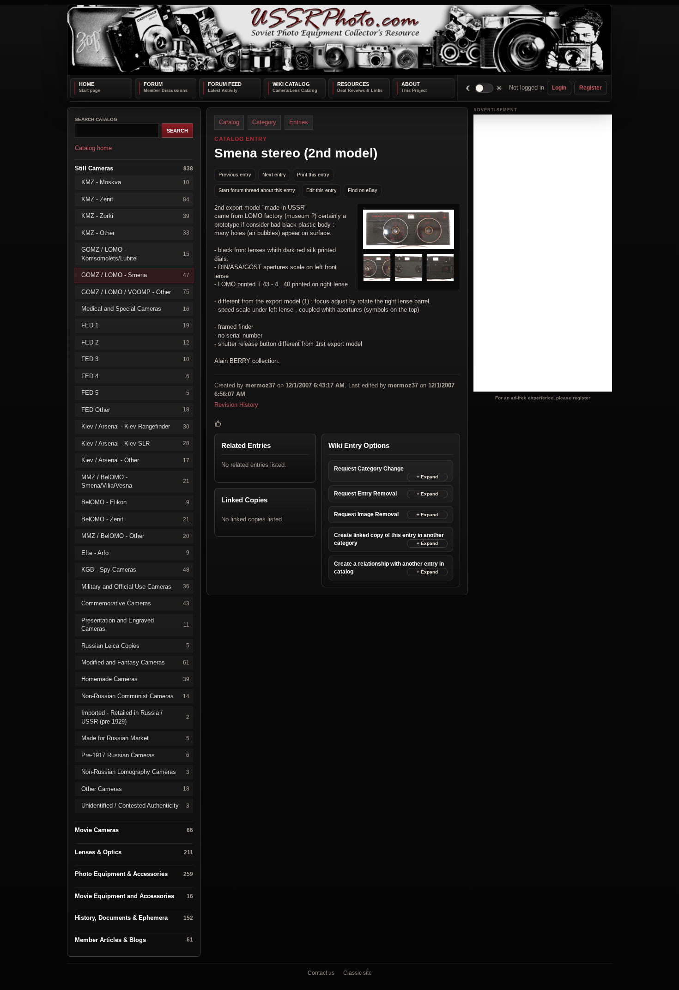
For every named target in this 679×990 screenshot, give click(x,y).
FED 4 (135, 375)
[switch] (484, 88)
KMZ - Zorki (135, 215)
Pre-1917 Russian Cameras (135, 754)
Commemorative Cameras (135, 603)
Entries (298, 122)
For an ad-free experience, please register (542, 397)
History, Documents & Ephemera (134, 917)
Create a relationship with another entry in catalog (389, 568)
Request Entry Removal (365, 493)
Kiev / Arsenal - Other (135, 460)
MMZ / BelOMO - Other (135, 535)
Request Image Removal (366, 514)
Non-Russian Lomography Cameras (135, 771)
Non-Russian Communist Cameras (135, 695)
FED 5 (135, 392)
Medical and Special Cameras (135, 308)
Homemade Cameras (135, 679)
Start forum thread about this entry (256, 190)
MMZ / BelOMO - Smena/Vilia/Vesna (135, 481)
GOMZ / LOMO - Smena (135, 275)
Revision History (236, 404)
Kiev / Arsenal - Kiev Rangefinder (135, 426)
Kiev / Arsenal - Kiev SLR (135, 443)
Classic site (357, 973)
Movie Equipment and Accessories (134, 895)
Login (559, 88)
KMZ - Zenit (135, 198)
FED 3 (135, 359)
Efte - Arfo (135, 552)
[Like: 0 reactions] (218, 423)
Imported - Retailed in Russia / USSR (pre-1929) (135, 716)
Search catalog (96, 119)
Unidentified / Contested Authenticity (135, 805)
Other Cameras (135, 788)
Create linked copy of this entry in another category (389, 539)
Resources (353, 84)
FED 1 (135, 325)
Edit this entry (321, 190)
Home (86, 84)
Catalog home (93, 148)
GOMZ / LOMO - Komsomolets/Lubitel (135, 253)
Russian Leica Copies (135, 645)
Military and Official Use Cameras (135, 586)
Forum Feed (225, 84)
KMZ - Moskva (135, 182)
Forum (153, 84)
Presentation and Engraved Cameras (135, 624)
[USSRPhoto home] (339, 40)
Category (264, 122)
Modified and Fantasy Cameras (135, 662)
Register (590, 88)
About (410, 84)
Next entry (274, 174)
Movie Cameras (134, 830)
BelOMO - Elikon (135, 502)
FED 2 (135, 341)
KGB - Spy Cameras (135, 569)
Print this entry (313, 174)
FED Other (135, 409)
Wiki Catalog (291, 84)
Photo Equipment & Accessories (134, 873)
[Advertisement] (542, 253)
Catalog (229, 122)
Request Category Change (369, 468)
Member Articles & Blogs (134, 939)
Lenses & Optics (134, 852)
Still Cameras (134, 167)
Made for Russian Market (135, 738)
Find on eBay (362, 190)
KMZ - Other (135, 232)
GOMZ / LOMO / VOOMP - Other (135, 291)
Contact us (321, 973)
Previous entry (234, 174)
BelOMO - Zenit (135, 518)
